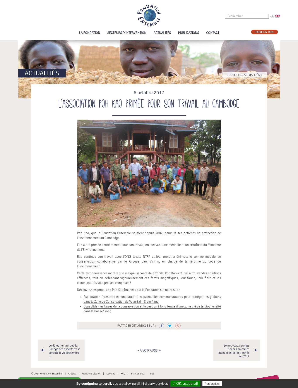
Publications (188, 32)
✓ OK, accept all (185, 383)
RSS (152, 373)
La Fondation (89, 32)
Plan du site (137, 373)
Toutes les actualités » (244, 75)
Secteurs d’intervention (126, 32)
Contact (212, 32)
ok (272, 16)
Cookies (110, 373)
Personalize (212, 383)
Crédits (72, 373)
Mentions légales (91, 373)
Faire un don (264, 32)
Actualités (162, 32)
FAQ (123, 373)
